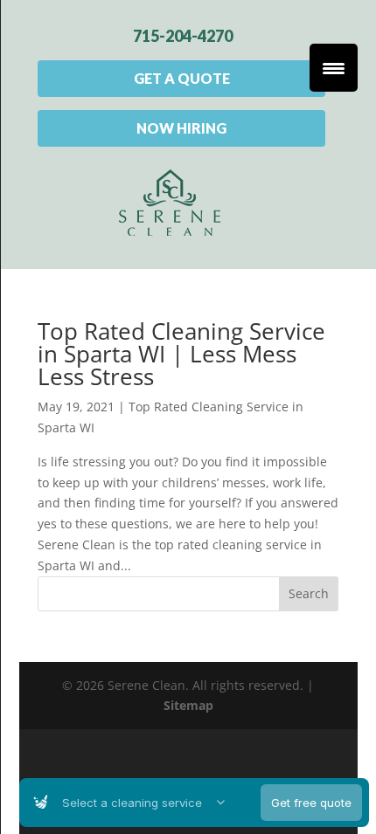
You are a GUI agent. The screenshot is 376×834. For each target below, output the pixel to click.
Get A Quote (182, 78)
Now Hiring (181, 128)
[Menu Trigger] (334, 68)
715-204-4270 (183, 36)
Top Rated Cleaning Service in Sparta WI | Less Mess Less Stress (181, 353)
